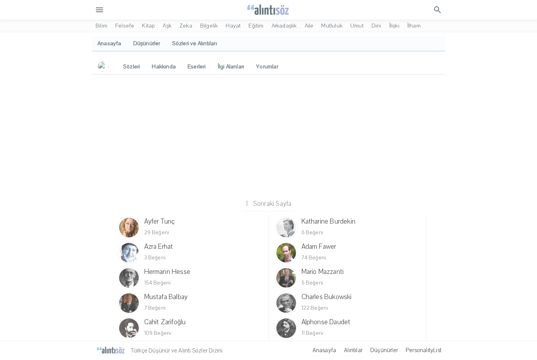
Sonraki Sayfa (272, 203)
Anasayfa (325, 350)
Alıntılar (353, 350)
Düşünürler (384, 350)
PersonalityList (423, 350)
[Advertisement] (268, 136)
